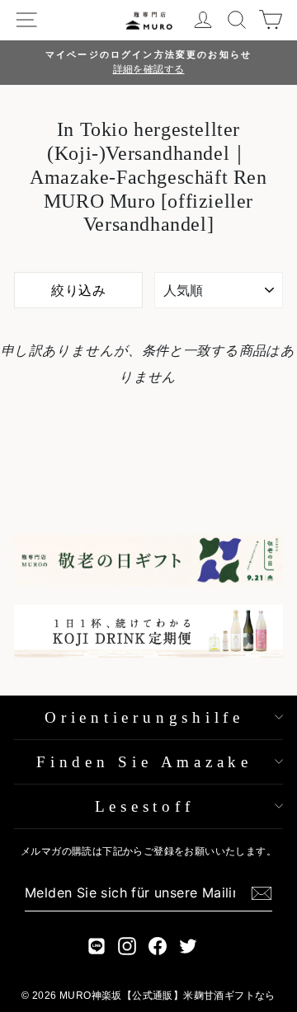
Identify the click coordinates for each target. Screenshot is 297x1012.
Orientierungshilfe (144, 717)
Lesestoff (145, 806)
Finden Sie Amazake (144, 762)
